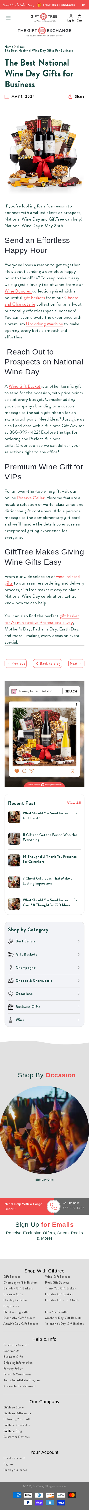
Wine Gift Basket (25, 386)
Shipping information (18, 1362)
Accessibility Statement (20, 1386)
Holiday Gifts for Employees (15, 1303)
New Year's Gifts (56, 1312)
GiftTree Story (13, 1407)
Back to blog (50, 663)
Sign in (8, 1464)
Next (74, 663)
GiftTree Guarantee (17, 1425)
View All (74, 803)
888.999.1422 (73, 1208)
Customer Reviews (16, 1436)
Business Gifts (13, 1294)
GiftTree (38, 1486)
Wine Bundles (18, 291)
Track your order (15, 1469)
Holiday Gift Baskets (59, 1294)
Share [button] (79, 96)
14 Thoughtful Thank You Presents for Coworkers (50, 859)
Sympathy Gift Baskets (19, 1317)
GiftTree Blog (12, 1431)
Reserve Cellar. (31, 498)
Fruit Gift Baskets (57, 1282)
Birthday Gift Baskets (18, 1288)
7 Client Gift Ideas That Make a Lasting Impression (48, 881)
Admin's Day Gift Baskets (20, 1323)
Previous (18, 663)
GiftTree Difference (17, 1413)
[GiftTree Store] (44, 18)
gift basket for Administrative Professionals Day (42, 619)
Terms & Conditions (17, 1374)
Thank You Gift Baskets (61, 1288)
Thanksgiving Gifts (16, 1312)
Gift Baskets (11, 1276)
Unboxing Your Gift (16, 1419)
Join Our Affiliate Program (22, 1380)
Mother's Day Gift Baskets (63, 1317)
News (21, 46)
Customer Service (16, 1345)
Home (9, 46)
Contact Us (11, 1350)
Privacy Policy (13, 1368)
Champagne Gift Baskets (20, 1282)
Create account (14, 1458)
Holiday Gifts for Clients (62, 1300)
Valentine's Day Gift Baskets (64, 1323)
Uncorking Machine (44, 324)
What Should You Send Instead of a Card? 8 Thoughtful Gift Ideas (50, 903)
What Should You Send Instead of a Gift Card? (50, 816)
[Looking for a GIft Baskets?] (44, 734)
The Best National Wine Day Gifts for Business (39, 50)
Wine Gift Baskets (57, 1276)
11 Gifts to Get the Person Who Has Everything (50, 837)
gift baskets (34, 297)
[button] (8, 18)
